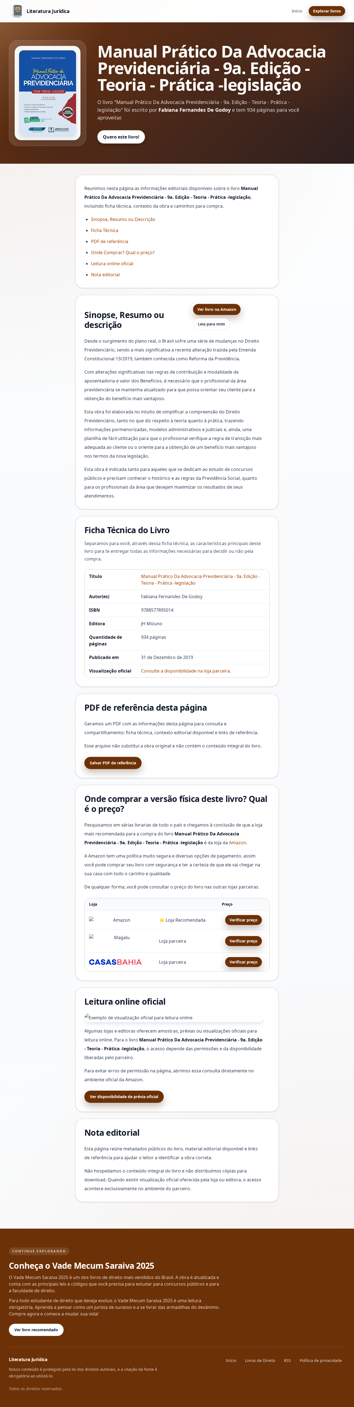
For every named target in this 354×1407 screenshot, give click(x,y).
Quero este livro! (121, 137)
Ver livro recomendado (36, 1329)
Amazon (237, 843)
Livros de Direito (260, 1360)
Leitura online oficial (112, 263)
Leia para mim (211, 324)
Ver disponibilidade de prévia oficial (124, 1096)
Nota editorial (105, 275)
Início (297, 11)
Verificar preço (243, 920)
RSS (287, 1360)
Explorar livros (327, 11)
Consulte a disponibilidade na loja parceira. (186, 671)
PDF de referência (109, 241)
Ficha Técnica (104, 230)
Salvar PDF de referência (113, 762)
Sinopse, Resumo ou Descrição (123, 219)
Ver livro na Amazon (216, 309)
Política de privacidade (321, 1360)
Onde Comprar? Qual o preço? (123, 252)
